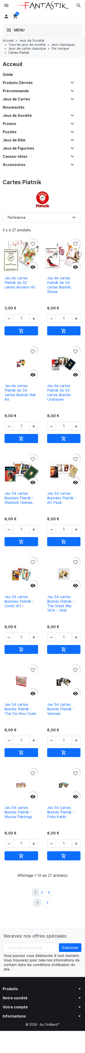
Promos (9, 123)
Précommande (16, 91)
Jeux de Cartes (16, 99)
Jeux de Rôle (14, 140)
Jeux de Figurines (18, 148)
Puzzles (10, 132)
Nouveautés (13, 107)
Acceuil (12, 64)
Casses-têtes (15, 156)
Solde (8, 74)
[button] (78, 5)
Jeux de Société (17, 115)
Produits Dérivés (18, 82)
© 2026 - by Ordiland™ (43, 1024)
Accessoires (14, 164)
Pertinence (42, 217)
